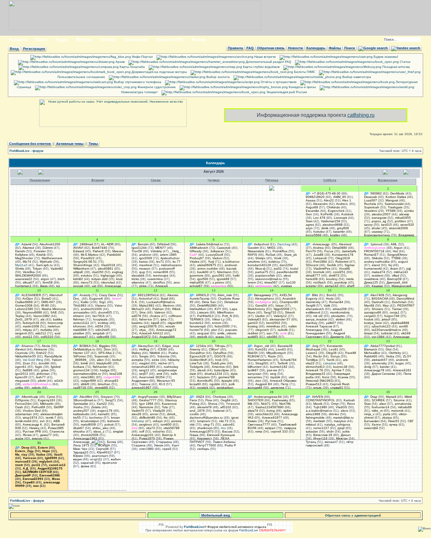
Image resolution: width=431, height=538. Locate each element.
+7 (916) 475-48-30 (326, 193)
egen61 (21, 366)
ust (94, 286)
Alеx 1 (346, 200)
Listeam (203, 312)
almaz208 (340, 309)
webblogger (263, 286)
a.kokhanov (230, 261)
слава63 (336, 387)
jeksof (386, 319)
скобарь (203, 449)
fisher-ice (145, 319)
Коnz (325, 377)
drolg (367, 366)
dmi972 (334, 275)
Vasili (58, 454)
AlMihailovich (199, 247)
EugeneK (96, 298)
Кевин (252, 421)
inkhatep (138, 421)
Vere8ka (29, 272)
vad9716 (79, 387)
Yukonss (163, 356)
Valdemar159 (330, 221)
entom (216, 323)
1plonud (376, 244)
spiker (287, 410)
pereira (176, 421)
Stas (367, 403)
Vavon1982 (41, 316)
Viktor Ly (218, 319)
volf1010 (47, 336)
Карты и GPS (170, 39)
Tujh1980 (320, 407)
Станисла (57, 431)
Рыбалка (18, 39)
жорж (19, 438)
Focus (328, 251)
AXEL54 (286, 295)
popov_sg (379, 221)
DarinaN (377, 302)
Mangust (392, 200)
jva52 (278, 268)
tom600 (166, 424)
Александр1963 (85, 438)
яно (36, 485)
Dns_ (77, 298)
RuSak (270, 254)
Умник (158, 445)
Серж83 (29, 482)
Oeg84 (226, 400)
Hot (395, 251)
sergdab (99, 333)
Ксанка (343, 377)
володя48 (255, 387)
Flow (208, 400)
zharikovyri (204, 428)
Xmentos (218, 366)
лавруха (290, 428)
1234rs (201, 346)
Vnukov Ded (32, 410)
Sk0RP (59, 407)
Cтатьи (404, 61)
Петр (284, 384)
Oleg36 (331, 353)
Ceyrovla (21, 353)
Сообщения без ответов (30, 144)
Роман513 (314, 384)
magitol (144, 363)
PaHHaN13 (205, 316)
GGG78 (220, 356)
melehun (54, 326)
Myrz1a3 (21, 265)
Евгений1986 (49, 475)
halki (236, 275)
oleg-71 (208, 424)
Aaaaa (311, 200)
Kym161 (261, 349)
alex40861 (105, 268)
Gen (309, 214)
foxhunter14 (380, 407)
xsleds (36, 387)
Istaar (279, 305)
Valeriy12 (280, 316)
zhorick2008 (89, 435)
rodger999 (88, 380)
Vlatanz (100, 305)
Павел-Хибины (224, 442)
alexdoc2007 (381, 214)
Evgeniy (311, 298)
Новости (295, 48)
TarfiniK (282, 363)
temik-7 (51, 417)
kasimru (137, 323)
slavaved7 (80, 336)
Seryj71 (110, 400)
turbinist (387, 333)
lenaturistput (90, 421)
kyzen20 (21, 377)
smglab (118, 431)
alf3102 (225, 407)
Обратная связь (271, 48)
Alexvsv (172, 295)
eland (376, 265)
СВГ (411, 421)
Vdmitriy (156, 251)
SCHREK (378, 400)
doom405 (105, 312)
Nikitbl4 (155, 353)
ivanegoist (379, 217)
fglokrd (56, 366)
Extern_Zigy (24, 451)
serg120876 (148, 326)
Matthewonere (52, 258)
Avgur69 (312, 207)
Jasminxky (313, 302)
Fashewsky (280, 400)
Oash (19, 407)
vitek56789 (171, 428)
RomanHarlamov (260, 360)
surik (283, 333)
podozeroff (167, 268)
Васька (227, 431)
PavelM (350, 353)
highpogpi (108, 275)
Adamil (26, 244)
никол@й (371, 428)
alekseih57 (379, 360)
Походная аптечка (395, 67)
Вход (14, 49)
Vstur (118, 305)
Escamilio (312, 210)
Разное (199, 39)
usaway (377, 231)
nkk (192, 424)
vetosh (170, 326)
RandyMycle (53, 356)
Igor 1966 (146, 403)
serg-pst (203, 333)
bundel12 (197, 323)
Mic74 (27, 261)
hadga (104, 370)
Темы (93, 144)
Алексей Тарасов (319, 326)
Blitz (315, 295)
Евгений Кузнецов (221, 435)
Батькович (372, 421)
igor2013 (21, 373)
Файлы (335, 48)
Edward (78, 251)
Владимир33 (315, 373)
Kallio (85, 302)
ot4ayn (158, 421)
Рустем (270, 421)
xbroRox (159, 282)
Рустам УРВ (32, 431)
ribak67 (78, 428)
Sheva (212, 403)
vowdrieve (371, 279)
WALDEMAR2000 (28, 275)
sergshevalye (167, 370)
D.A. (135, 302)
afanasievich (315, 309)
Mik (250, 403)
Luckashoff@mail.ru (160, 302)
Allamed (28, 247)
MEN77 (160, 247)
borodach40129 (259, 265)
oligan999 (175, 323)
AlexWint (86, 396)
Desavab (370, 197)
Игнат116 (320, 438)
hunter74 (196, 330)
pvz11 (36, 465)
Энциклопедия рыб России (286, 92)
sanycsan (255, 373)
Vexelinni (370, 210)
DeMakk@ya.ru (84, 349)
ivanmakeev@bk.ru (87, 373)
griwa (45, 370)
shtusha (79, 431)
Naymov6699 (32, 312)
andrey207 (81, 410)
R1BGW (253, 356)
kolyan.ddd (100, 279)
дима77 (46, 435)
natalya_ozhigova (337, 424)
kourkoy (332, 279)
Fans (193, 400)
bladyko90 (104, 363)
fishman (79, 319)
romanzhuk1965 (143, 366)
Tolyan (37, 268)
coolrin (194, 414)
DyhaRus (220, 353)
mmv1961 (88, 377)
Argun (398, 247)
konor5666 (314, 235)
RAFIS (252, 254)
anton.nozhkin (207, 268)
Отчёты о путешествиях (278, 82)
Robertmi (341, 261)
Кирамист (204, 438)
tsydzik (275, 377)
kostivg (253, 326)
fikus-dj (260, 268)
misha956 (197, 282)
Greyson (107, 396)
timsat (368, 333)
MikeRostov (225, 312)
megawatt (22, 380)
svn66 (403, 326)
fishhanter (100, 366)
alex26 (136, 414)
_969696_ (80, 360)
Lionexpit (340, 217)
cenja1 (394, 312)
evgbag (117, 272)
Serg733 (270, 312)
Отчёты (108, 39)
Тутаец (311, 442)
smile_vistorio (227, 333)
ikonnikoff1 (205, 380)
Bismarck (370, 349)
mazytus (340, 421)
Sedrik (331, 265)
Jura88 (318, 254)
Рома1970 (147, 438)
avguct (403, 261)
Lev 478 (319, 217)
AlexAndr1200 (49, 244)
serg (273, 373)
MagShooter (24, 258)
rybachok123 (381, 326)
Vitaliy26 (159, 410)
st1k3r (58, 380)
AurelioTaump (200, 298)
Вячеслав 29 (322, 435)
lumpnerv (203, 421)
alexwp (404, 214)
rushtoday (171, 366)
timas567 (271, 282)
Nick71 (266, 403)
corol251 (339, 272)
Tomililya (312, 360)
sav (269, 333)
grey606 (343, 228)
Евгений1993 (33, 479)
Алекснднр (314, 330)
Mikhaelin (47, 403)
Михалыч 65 (166, 380)
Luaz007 (370, 200)
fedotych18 (31, 323)
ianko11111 (81, 323)
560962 (376, 193)
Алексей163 (402, 370)
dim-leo (334, 414)
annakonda (403, 403)
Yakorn (57, 360)
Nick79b (285, 403)
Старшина (164, 442)
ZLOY (407, 356)
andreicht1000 (91, 309)
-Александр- (321, 244)
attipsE (78, 272)
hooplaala (100, 319)
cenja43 (370, 316)
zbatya (387, 417)
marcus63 (23, 461)
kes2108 (115, 373)
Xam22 (102, 403)
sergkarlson (225, 387)
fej (390, 265)
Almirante (40, 349)
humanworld (373, 268)
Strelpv (260, 258)
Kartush (349, 400)
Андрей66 (167, 336)
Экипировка (136, 39)
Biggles (104, 346)
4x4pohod (261, 244)
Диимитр (337, 336)
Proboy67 (197, 258)
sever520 (407, 224)
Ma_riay (21, 454)
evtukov (86, 275)
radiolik (283, 330)
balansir (219, 410)
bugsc (399, 363)
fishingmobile (315, 417)
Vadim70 (138, 410)
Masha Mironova (54, 309)
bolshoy (274, 261)
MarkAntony (256, 309)
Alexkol (20, 349)
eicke (155, 360)
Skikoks (377, 258)
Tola (165, 407)
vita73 (150, 428)
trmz (135, 428)
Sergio (144, 356)
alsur (382, 403)
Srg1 (102, 302)
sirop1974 (30, 417)
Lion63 (281, 349)
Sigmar (350, 265)
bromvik (318, 272)
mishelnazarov (171, 265)
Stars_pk (290, 254)
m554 (99, 326)
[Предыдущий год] (21, 173)
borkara (78, 366)
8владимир (262, 295)
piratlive (78, 333)
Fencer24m (23, 403)
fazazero (203, 377)
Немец (34, 428)
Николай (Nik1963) (320, 380)
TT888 (396, 258)
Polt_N (227, 316)
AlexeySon (146, 346)
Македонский (401, 286)
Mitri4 (408, 396)
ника (258, 431)
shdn (330, 431)
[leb (236, 366)
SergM (310, 305)
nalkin (292, 326)
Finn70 (311, 251)
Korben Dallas (396, 197)
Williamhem (81, 268)
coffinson (175, 316)
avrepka (137, 360)
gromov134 (81, 370)
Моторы (84, 39)
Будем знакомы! (385, 56)
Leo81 (333, 349)
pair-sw (272, 370)
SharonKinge (82, 265)
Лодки (61, 39)
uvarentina (155, 279)
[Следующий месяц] (386, 173)
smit (159, 373)
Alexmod (345, 244)
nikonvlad (108, 282)
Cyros (51, 396)
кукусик (37, 438)
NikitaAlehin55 (25, 356)
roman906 (160, 272)
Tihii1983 (79, 305)
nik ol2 (318, 316)
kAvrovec (79, 326)
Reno (351, 403)
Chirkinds (333, 207)
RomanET (371, 254)
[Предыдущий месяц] (41, 173)
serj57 (143, 373)
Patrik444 (114, 254)
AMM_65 (339, 197)
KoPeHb (327, 214)
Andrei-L (342, 204)
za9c (174, 373)
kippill (155, 323)
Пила (407, 373)
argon (45, 279)
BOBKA (85, 346)
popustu (231, 330)
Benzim (143, 244)
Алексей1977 (272, 417)
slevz (287, 275)
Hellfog (144, 349)
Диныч (346, 435)
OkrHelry (395, 353)
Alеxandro (320, 204)
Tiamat (397, 309)
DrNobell (163, 244)
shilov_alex (100, 428)
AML (394, 244)
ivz (58, 286)
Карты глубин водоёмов (261, 67)
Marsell (391, 396)
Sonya (335, 356)
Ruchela (370, 204)
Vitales (194, 261)
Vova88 (344, 268)
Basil (164, 298)
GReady (196, 251)
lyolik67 (253, 370)
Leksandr (320, 258)
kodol (294, 268)
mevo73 (86, 282)
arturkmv (254, 261)
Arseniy (195, 349)
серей (166, 449)
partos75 (261, 272)
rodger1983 (112, 377)
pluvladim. (338, 316)
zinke (143, 286)
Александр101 (143, 435)
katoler (385, 366)
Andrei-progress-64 (268, 396)
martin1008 (31, 326)
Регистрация (34, 49)
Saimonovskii (394, 204)
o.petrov (218, 282)
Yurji (211, 261)
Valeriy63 (254, 319)
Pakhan (158, 309)
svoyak (78, 286)
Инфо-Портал (142, 56)
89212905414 (148, 295)
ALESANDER (31, 295)
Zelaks (96, 407)
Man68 (369, 305)
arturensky (379, 363)
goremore (197, 275)
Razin (272, 356)
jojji (408, 268)
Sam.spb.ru (44, 265)
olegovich (262, 330)
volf (141, 431)
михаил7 (331, 442)
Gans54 (261, 305)
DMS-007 (48, 302)
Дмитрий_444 (397, 282)
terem (252, 282)
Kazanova (169, 403)
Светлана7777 (259, 424)
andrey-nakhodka (377, 261)
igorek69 (223, 279)
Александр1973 (202, 431)
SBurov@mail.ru (85, 400)
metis (350, 279)
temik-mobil (23, 421)
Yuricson (29, 458)
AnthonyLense (375, 247)
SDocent (312, 265)
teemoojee (160, 275)
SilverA (290, 312)
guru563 (218, 275)
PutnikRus (280, 251)
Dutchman (399, 302)
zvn (42, 421)
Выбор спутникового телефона (137, 82)
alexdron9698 (332, 224)
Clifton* (214, 349)
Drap (373, 396)
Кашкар (377, 286)
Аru (223, 428)
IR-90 (45, 305)
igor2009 (145, 258)
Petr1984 (320, 261)
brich (61, 279)
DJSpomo (22, 400)
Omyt (335, 403)
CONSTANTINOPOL (320, 400)
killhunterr (255, 366)
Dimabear (231, 302)
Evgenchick (336, 210)
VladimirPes (321, 268)
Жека (56, 479)
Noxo (251, 312)
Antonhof (145, 298)
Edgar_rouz (170, 346)
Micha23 (138, 309)
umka (19, 387)
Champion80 (289, 302)
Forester (40, 251)
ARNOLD (202, 295)
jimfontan (43, 373)
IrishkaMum (198, 309)
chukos (155, 316)
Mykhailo (46, 261)
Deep (25, 447)
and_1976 (197, 410)
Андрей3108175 (50, 468)
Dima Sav (209, 302)
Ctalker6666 (24, 302)
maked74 (378, 272)
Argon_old (261, 346)
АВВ (56, 421)
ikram (394, 268)
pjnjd (341, 428)
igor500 (202, 279)
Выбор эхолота (217, 77)
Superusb (101, 356)
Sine (142, 312)
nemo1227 (321, 428)
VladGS (341, 407)
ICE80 (162, 349)
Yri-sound (233, 403)
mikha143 (401, 272)
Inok (218, 360)
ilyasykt (226, 380)
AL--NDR (107, 244)
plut (214, 330)
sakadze (312, 431)
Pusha (173, 353)
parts (386, 414)
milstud (311, 424)
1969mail (86, 244)
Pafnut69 (38, 407)
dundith (44, 363)
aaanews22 (23, 279)
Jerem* (117, 298)
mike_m (377, 410)
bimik (84, 363)
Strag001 (262, 363)
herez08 (312, 279)
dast (193, 373)
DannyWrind (405, 298)
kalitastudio (81, 414)
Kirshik (41, 254)
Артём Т (338, 370)
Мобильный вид (215, 515)
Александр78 (374, 370)
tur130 (291, 282)
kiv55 (77, 417)
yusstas (286, 286)
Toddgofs (196, 366)
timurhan (104, 384)
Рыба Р (230, 445)
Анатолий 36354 (152, 377)
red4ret (253, 333)
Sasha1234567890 (269, 407)
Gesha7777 (147, 400)
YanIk (330, 360)
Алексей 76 (314, 370)
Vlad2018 (108, 265)
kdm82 (78, 279)
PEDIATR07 (406, 305)
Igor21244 (139, 247)
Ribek (176, 309)
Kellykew (21, 254)
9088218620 (315, 197)
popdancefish (265, 275)
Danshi (20, 251)
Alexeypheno (264, 298)
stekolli (202, 336)
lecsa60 (195, 384)
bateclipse (221, 370)
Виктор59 (394, 279)
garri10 (253, 323)
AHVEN (317, 396)
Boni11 (332, 295)
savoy (368, 224)
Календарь (315, 48)
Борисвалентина (377, 235)
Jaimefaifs (349, 251)
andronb (402, 360)
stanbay (311, 323)
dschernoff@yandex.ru (206, 417)
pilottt (42, 380)
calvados (329, 363)
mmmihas (273, 326)
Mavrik (317, 403)
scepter (311, 286)
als (42, 319)
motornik (397, 410)
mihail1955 (403, 217)
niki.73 (223, 421)
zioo (258, 380)
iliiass (44, 286)
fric (166, 417)
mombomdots (340, 312)
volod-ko (159, 431)
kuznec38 (340, 366)
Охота (41, 39)
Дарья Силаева (383, 373)
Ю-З (162, 384)
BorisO (46, 298)
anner (154, 414)
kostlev (335, 235)
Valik (327, 305)
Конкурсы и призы (302, 87)
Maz (386, 305)
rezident (377, 275)
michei (162, 363)
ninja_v (369, 414)
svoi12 (27, 336)
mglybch (45, 461)
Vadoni (217, 258)
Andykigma (263, 302)
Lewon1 (311, 353)
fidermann (224, 272)
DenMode (397, 193)
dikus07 (28, 282)
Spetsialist (80, 403)
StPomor (79, 356)
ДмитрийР (23, 475)
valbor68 (103, 336)
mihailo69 (405, 407)
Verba (390, 356)
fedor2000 (222, 326)
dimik (324, 228)
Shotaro (377, 309)
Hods (330, 298)
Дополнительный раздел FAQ (268, 61)
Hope (46, 451)
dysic (234, 373)
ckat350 (97, 272)
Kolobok (347, 214)
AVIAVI (78, 247)
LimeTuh (196, 363)
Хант (175, 445)
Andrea (318, 247)
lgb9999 (51, 458)
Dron (107, 349)
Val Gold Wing (33, 360)
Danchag (284, 244)
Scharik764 (288, 360)
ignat (235, 417)
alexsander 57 (279, 319)
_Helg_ (175, 251)
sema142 (332, 286)
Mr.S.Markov (89, 254)
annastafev (81, 312)
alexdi (201, 370)
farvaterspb (198, 326)
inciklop (103, 323)
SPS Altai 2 (106, 353)
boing (271, 410)
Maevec (118, 251)
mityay (27, 330)
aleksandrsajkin (51, 414)
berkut (116, 360)
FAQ (250, 48)
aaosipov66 (372, 312)
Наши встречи (264, 56)
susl (57, 333)
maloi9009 (88, 424)
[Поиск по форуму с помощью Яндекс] (406, 48)
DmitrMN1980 (207, 305)
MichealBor (372, 353)
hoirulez (319, 231)
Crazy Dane (107, 295)
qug (142, 272)
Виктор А (169, 435)
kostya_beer (373, 323)
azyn (309, 228)
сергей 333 (279, 431)
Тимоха (145, 384)
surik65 (253, 336)
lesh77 (41, 377)
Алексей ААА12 (151, 333)
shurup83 (111, 380)
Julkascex (217, 251)
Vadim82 (56, 268)
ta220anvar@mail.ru (386, 330)
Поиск (349, 48)
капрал (270, 428)
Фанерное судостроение (156, 87)
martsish (319, 421)
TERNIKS (197, 319)
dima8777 (313, 275)
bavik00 (203, 272)
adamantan (23, 414)
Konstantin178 (342, 254)
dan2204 (286, 265)
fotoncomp (55, 323)
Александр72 (166, 330)
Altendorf (55, 295)
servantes (255, 377)
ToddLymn (218, 363)
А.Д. (26, 468)
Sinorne (399, 400)
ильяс (317, 387)
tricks (135, 279)
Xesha (78, 407)
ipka (164, 319)
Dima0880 (339, 247)
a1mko (409, 210)
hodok (368, 319)
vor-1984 (378, 336)
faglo (38, 366)
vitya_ (143, 330)
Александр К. (33, 424)
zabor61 (229, 424)
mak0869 (80, 330)
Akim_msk (224, 295)
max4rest (145, 265)
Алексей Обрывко (283, 380)
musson (145, 268)
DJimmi (48, 247)
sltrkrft (85, 384)
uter (291, 377)
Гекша (194, 435)
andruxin (231, 265)
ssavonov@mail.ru (268, 279)
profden (400, 221)
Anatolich (289, 298)
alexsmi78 (204, 407)
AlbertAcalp (29, 396)
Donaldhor (197, 353)
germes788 (226, 377)
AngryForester (148, 396)
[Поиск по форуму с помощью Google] (373, 48)
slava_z (98, 431)
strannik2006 (398, 228)
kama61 (104, 414)
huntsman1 (23, 286)
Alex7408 (377, 295)
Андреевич (140, 380)
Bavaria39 (285, 346)
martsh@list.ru (343, 417)
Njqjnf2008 (281, 309)
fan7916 (98, 316)
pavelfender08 (287, 272)
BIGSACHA (380, 298)
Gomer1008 (23, 305)
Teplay (20, 316)
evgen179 (104, 410)
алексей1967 (141, 387)
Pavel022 (88, 258)
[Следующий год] (406, 173)
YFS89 (391, 210)
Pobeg (194, 403)
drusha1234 (213, 373)
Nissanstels (256, 251)
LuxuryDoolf (214, 254)
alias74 (253, 410)
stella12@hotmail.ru (37, 384)
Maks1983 (146, 305)
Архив (120, 61)
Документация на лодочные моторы (159, 72)
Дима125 (371, 282)
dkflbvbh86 (147, 417)
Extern (43, 447)
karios (143, 261)
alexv (344, 410)
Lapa (233, 309)
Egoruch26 (198, 356)
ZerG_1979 (23, 319)
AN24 (200, 396)
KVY (218, 309)
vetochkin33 (264, 414)
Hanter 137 (81, 353)
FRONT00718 (374, 251)
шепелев (277, 387)
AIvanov (27, 346)
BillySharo (174, 396)
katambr (339, 231)
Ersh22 (41, 353)
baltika (57, 319)
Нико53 (393, 421)
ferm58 (48, 282)
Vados (40, 454)
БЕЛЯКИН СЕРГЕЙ (37, 472)
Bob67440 (99, 247)
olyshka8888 (400, 323)
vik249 (405, 333)
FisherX (98, 251)
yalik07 (331, 323)
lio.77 (176, 261)
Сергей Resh (340, 384)
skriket (340, 319)
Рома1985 (56, 428)
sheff (350, 286)
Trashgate (395, 207)
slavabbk (138, 275)
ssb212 (40, 333)
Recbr (317, 356)
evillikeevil (313, 312)
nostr (19, 465)
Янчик (27, 435)
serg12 (144, 370)
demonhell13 (315, 366)
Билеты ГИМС (304, 72)
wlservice (138, 282)
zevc (177, 282)
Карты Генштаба (132, 67)
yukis (346, 431)
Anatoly (85, 295)
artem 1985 (168, 254)
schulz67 (196, 286)
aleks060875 (206, 265)
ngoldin (215, 384)
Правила (235, 48)
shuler (376, 228)
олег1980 (146, 449)
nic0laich (319, 282)
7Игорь (220, 346)
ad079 (136, 316)
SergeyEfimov (397, 254)
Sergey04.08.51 (85, 261)
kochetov (96, 417)
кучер (393, 424)
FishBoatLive (248, 530)
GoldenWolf (198, 360)
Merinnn (168, 305)
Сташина (138, 445)
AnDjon (27, 298)
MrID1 (271, 247)
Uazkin (260, 316)
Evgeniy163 (46, 400)
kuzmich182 (278, 366)
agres (310, 224)
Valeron (159, 312)
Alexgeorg (400, 295)
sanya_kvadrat (316, 319)
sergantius (218, 286)
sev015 (386, 224)
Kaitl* (193, 254)
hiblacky (174, 360)
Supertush (371, 207)
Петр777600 (206, 445)
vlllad (395, 275)
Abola (46, 346)
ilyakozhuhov (170, 258)
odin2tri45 (102, 330)
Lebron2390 (24, 309)
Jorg (315, 346)
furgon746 (391, 316)
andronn (145, 254)
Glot (389, 349)
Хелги (376, 424)
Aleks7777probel (382, 346)
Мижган (342, 438)
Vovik (277, 258)
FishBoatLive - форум (26, 150)
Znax (26, 363)
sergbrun (145, 424)
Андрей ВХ (263, 384)
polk (232, 384)
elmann (78, 316)
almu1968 (313, 414)
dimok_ (172, 414)
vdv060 (272, 336)
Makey (136, 353)
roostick (202, 387)
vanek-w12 (57, 465)
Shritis (19, 268)
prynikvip (340, 282)
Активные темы (69, 144)
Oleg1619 (342, 258)
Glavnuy (171, 400)
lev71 (160, 261)
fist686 (27, 370)
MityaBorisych (276, 353)
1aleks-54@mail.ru (209, 244)
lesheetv (113, 421)
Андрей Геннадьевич (324, 331)
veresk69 (101, 387)
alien (100, 360)
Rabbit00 (370, 356)
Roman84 (336, 302)
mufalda (46, 330)
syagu (220, 336)
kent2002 (273, 323)
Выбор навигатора (356, 77)
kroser (115, 417)
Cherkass (219, 396)
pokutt (109, 424)
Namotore (146, 407)
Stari (309, 221)
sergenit (21, 333)
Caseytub (224, 247)
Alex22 (329, 200)
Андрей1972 (141, 336)
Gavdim (253, 247)
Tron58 (137, 251)
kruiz (119, 279)
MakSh (253, 353)
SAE (53, 312)
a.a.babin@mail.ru (319, 410)
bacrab (232, 268)
